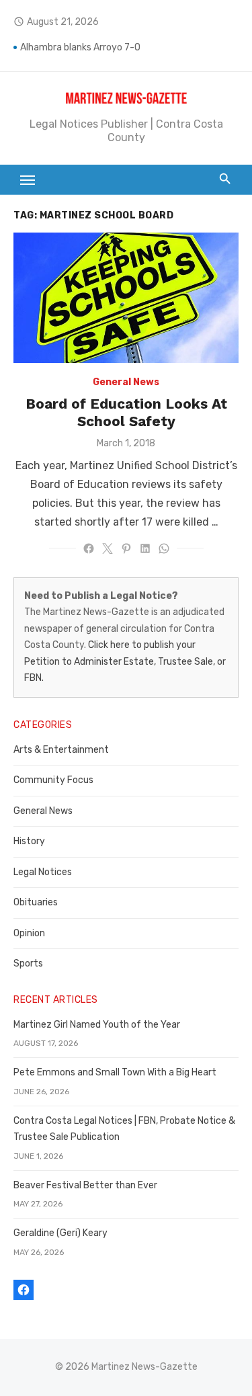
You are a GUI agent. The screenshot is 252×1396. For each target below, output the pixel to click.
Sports (28, 963)
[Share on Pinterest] (126, 548)
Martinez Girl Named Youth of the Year (96, 1024)
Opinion (29, 933)
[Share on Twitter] (107, 548)
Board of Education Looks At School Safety (126, 412)
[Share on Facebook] (89, 548)
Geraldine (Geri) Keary (60, 1233)
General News (126, 382)
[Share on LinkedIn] (145, 548)
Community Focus (53, 780)
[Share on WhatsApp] (164, 548)
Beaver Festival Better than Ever (85, 1185)
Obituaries (35, 902)
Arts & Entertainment (61, 749)
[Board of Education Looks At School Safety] (126, 298)
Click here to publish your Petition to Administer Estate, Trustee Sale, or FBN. (125, 661)
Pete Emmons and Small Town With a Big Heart (114, 1072)
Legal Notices (42, 872)
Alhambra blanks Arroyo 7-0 (80, 47)
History (29, 841)
